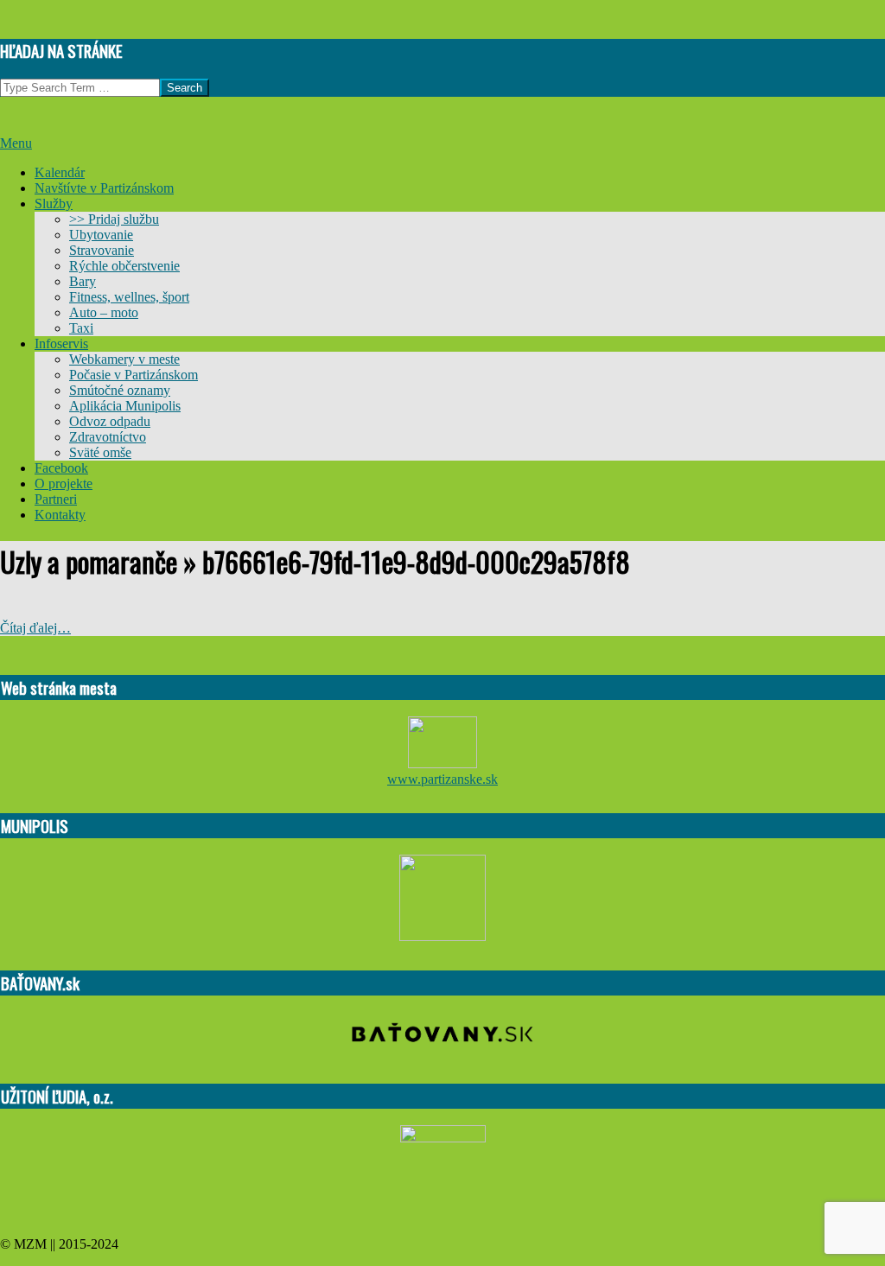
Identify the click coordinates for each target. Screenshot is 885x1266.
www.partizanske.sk (442, 779)
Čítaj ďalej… (35, 627)
